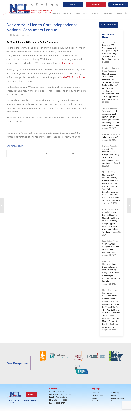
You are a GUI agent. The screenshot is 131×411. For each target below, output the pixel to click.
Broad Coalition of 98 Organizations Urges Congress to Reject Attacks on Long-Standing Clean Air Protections (110, 50)
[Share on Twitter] (46, 153)
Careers (114, 401)
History (113, 395)
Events (94, 398)
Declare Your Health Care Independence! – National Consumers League (43, 27)
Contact (73, 4)
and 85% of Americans (73, 77)
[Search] (125, 13)
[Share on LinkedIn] (73, 153)
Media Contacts (108, 25)
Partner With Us (118, 4)
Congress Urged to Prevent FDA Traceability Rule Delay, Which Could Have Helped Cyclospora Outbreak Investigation (111, 272)
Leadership (115, 393)
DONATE (95, 4)
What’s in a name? (110, 137)
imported (26, 35)
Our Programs (97, 395)
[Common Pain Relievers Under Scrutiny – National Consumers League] (2, 205)
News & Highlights (117, 398)
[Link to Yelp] (57, 4)
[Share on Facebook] (20, 153)
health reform (65, 63)
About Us (95, 393)
